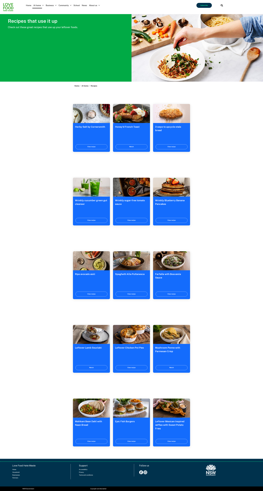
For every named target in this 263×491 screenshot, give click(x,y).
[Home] (211, 469)
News (84, 5)
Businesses (16, 475)
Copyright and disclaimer (98, 489)
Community (64, 5)
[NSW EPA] (8, 7)
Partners (15, 478)
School (76, 5)
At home (37, 5)
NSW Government (28, 489)
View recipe (91, 147)
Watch (131, 147)
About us (93, 5)
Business (50, 5)
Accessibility (83, 469)
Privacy (81, 472)
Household (16, 472)
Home (28, 5)
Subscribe (204, 5)
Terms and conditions (86, 475)
